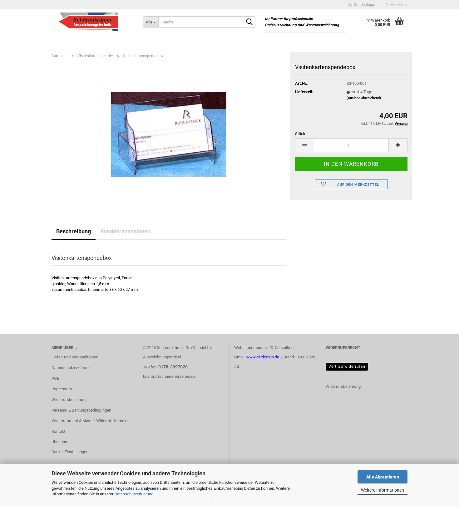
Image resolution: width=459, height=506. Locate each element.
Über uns (59, 441)
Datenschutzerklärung (133, 494)
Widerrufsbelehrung (69, 399)
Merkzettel (397, 5)
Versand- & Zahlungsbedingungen (81, 410)
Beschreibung (73, 231)
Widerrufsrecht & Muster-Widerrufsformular (90, 420)
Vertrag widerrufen (346, 366)
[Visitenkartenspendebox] (168, 133)
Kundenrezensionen (125, 231)
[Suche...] (249, 22)
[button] (304, 145)
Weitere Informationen (382, 490)
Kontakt (58, 431)
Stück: (300, 133)
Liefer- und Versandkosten (75, 357)
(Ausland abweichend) (364, 98)
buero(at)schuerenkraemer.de (169, 376)
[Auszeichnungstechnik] (93, 21)
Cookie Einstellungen (70, 451)
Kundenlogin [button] (363, 5)
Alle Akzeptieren (382, 476)
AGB (55, 378)
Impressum (62, 389)
